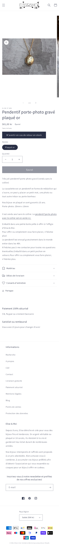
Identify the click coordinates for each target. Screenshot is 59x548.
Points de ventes (13, 407)
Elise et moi (17, 543)
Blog (8, 400)
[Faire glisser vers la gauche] (23, 103)
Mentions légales (13, 393)
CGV (7, 368)
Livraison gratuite (14, 380)
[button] (3, 5)
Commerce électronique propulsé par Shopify (35, 543)
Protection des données (17, 413)
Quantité (5, 154)
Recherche (10, 354)
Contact (9, 374)
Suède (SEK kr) (28, 517)
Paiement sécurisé (14, 387)
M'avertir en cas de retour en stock (24, 135)
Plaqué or (10, 147)
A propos (10, 361)
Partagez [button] (9, 290)
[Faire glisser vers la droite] (36, 103)
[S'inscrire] (50, 487)
